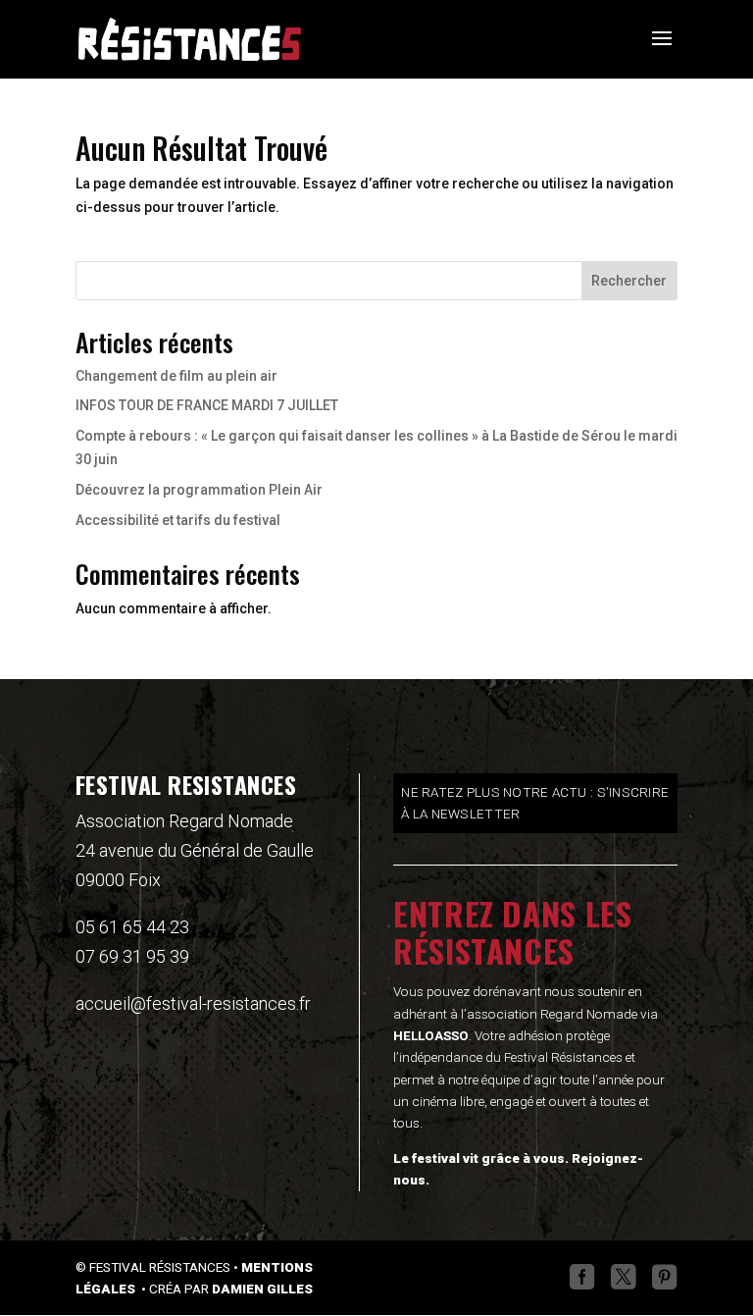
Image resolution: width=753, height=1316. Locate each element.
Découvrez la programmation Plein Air (199, 490)
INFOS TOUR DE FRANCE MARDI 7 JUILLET (206, 405)
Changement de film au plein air (176, 376)
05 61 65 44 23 (132, 927)
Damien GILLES (262, 1288)
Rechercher (629, 281)
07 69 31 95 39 (132, 956)
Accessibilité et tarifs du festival (177, 520)
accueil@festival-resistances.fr (193, 1003)
